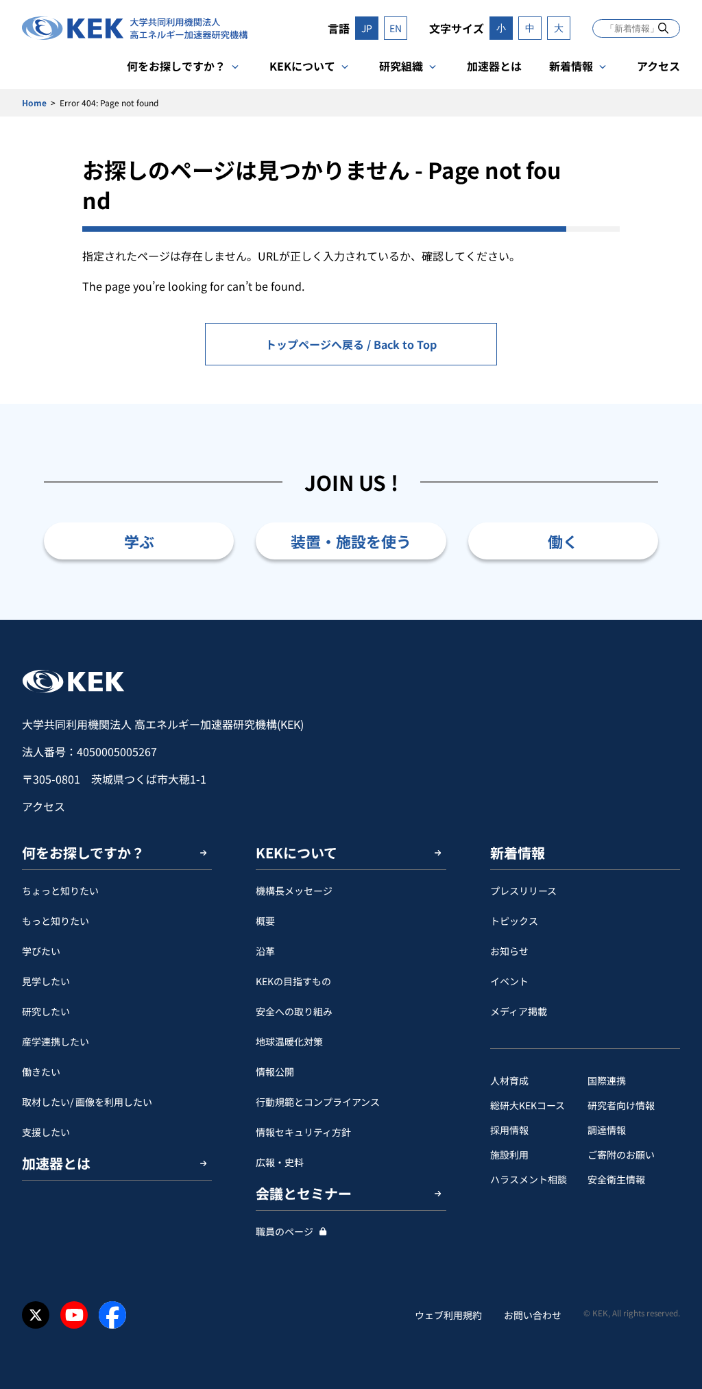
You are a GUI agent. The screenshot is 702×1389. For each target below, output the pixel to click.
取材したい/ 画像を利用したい (87, 1102)
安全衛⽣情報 (616, 1179)
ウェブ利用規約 (448, 1315)
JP (366, 28)
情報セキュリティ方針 (303, 1132)
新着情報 (571, 66)
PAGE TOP (670, 619)
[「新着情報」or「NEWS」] (663, 28)
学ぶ (139, 541)
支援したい (46, 1132)
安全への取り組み (294, 1011)
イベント (509, 981)
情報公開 (275, 1071)
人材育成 (509, 1080)
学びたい (41, 951)
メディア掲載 (518, 1011)
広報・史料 (280, 1162)
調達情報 (607, 1130)
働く (563, 541)
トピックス (514, 921)
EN (395, 28)
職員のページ (284, 1231)
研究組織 (401, 66)
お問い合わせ (532, 1315)
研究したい (46, 1011)
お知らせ (509, 951)
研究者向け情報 (621, 1105)
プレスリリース (523, 890)
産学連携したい (55, 1041)
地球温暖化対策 (289, 1041)
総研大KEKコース (527, 1105)
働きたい (41, 1071)
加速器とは (494, 66)
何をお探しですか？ (176, 66)
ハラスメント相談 (528, 1179)
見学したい (46, 981)
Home (34, 102)
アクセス (658, 66)
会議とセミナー (304, 1193)
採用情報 (509, 1130)
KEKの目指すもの (293, 981)
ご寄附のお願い (621, 1154)
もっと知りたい (55, 921)
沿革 (265, 951)
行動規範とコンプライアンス (318, 1102)
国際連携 (607, 1080)
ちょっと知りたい (60, 890)
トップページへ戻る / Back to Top (351, 344)
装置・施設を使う (351, 541)
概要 (265, 921)
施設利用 (509, 1154)
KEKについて (302, 66)
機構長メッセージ (294, 890)
